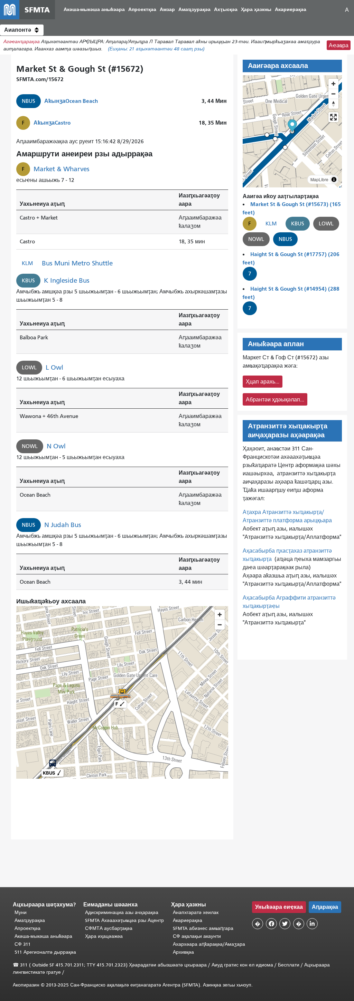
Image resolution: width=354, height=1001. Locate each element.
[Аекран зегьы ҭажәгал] (333, 117)
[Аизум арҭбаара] (333, 84)
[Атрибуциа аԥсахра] (334, 179)
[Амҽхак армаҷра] (333, 94)
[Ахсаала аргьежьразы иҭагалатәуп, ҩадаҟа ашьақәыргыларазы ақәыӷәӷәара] (333, 104)
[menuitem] (94, 10)
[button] (22, 30)
